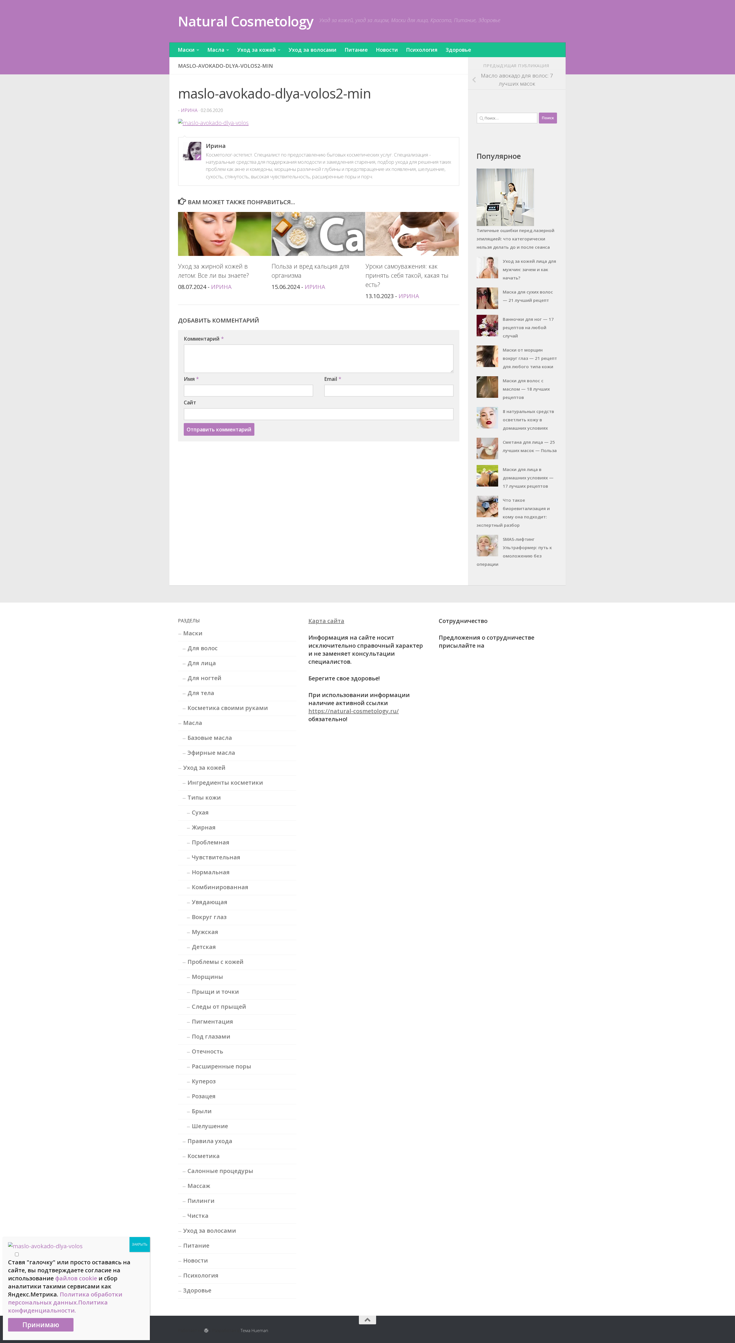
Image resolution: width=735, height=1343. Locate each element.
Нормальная (211, 872)
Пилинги (200, 1201)
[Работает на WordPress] (206, 1331)
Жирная (204, 827)
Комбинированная (220, 887)
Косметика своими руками (227, 708)
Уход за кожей (256, 49)
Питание (356, 49)
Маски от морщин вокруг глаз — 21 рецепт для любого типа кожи (530, 358)
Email (332, 378)
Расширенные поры (221, 1066)
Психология (422, 49)
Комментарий (204, 338)
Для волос (202, 648)
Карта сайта (326, 621)
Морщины (207, 977)
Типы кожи (204, 797)
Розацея (204, 1096)
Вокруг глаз (209, 917)
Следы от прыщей (219, 1006)
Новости (387, 49)
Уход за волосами (312, 49)
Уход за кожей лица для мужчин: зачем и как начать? (529, 269)
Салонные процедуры (220, 1171)
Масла (216, 49)
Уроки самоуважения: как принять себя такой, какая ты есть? (406, 275)
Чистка (197, 1215)
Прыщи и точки (215, 991)
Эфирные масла (211, 753)
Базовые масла (209, 738)
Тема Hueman (254, 1330)
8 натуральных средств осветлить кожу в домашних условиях (528, 419)
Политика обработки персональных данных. (65, 1298)
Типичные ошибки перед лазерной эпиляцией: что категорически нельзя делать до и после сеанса (515, 238)
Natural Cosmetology (246, 21)
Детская (204, 947)
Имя (191, 378)
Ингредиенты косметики (225, 782)
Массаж (198, 1186)
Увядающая (209, 902)
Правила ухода (209, 1141)
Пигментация (212, 1021)
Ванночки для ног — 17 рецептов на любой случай (528, 327)
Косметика (203, 1156)
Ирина (189, 110)
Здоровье (458, 49)
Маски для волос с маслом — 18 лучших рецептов (526, 389)
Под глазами (211, 1036)
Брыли (202, 1111)
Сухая (200, 812)
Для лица (201, 663)
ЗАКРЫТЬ (140, 1244)
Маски (186, 49)
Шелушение (210, 1126)
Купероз (204, 1081)
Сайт (190, 402)
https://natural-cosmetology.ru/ (353, 711)
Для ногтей (204, 678)
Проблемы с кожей (215, 962)
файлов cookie (76, 1278)
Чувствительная (216, 857)
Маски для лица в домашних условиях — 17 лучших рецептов (528, 477)
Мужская (205, 932)
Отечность (207, 1051)
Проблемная (210, 842)
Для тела (200, 693)
